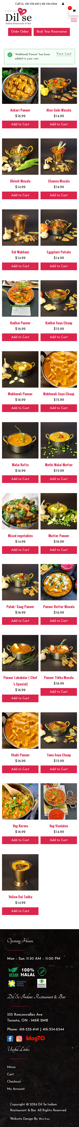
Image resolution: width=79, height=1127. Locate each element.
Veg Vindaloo (58, 825)
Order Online (20, 31)
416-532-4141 (32, 4)
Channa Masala (58, 180)
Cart (10, 1074)
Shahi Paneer (20, 754)
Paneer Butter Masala (58, 606)
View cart (64, 54)
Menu (11, 1067)
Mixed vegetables (20, 535)
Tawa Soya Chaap (59, 754)
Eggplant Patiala (59, 251)
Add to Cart (20, 124)
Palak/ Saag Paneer (20, 606)
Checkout (14, 1081)
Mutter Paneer (58, 535)
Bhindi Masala (20, 180)
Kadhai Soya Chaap (58, 322)
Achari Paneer (20, 110)
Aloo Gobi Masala (58, 110)
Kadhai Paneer (20, 322)
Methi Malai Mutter (59, 464)
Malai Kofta (20, 464)
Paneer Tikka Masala (59, 677)
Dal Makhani (20, 251)
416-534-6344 (49, 4)
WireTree (44, 1119)
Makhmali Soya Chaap (58, 393)
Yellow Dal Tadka (20, 896)
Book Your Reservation (52, 31)
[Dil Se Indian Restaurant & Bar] (18, 16)
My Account (16, 1089)
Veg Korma (20, 825)
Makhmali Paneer (20, 393)
